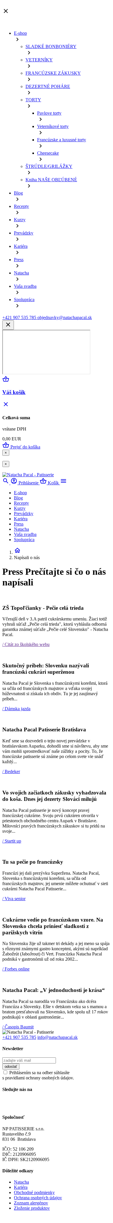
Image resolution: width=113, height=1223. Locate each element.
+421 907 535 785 (19, 1037)
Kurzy (19, 219)
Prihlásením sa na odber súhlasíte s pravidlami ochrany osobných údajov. (38, 1075)
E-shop (20, 33)
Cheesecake (48, 153)
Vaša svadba (25, 286)
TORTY (33, 99)
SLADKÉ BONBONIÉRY (50, 46)
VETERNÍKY (39, 59)
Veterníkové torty (53, 126)
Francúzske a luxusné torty (61, 139)
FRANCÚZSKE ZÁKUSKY (53, 73)
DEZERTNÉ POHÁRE (47, 86)
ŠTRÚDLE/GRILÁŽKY (48, 166)
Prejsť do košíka (21, 446)
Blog (18, 193)
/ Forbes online (16, 968)
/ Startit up (11, 840)
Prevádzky (23, 232)
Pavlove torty (49, 113)
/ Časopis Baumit (18, 1026)
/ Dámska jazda (16, 708)
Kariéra (21, 246)
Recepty (21, 206)
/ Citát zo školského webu (26, 644)
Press (18, 259)
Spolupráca (24, 299)
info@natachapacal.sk (57, 1037)
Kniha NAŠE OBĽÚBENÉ (51, 179)
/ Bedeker (11, 771)
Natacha (21, 272)
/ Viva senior (13, 898)
